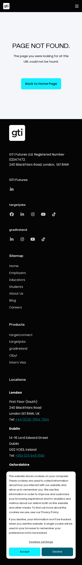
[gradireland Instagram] (22, 239)
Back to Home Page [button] (41, 83)
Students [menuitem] (16, 286)
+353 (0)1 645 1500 (29, 455)
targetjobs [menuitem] (17, 341)
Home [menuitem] (14, 266)
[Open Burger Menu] (77, 6)
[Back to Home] (6, 6)
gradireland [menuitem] (18, 348)
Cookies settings (41, 542)
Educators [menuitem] (17, 280)
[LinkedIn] (11, 189)
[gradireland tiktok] (42, 239)
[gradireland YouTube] (32, 239)
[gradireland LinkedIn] (13, 239)
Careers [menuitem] (15, 307)
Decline (57, 552)
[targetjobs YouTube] (43, 214)
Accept (24, 552)
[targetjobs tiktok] (52, 214)
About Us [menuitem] (16, 293)
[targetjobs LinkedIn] (22, 214)
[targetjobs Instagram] (32, 214)
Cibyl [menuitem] (13, 355)
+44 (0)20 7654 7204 (32, 419)
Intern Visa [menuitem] (17, 362)
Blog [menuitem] (12, 300)
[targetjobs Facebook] (13, 214)
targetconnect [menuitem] (21, 335)
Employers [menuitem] (17, 273)
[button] (76, 559)
